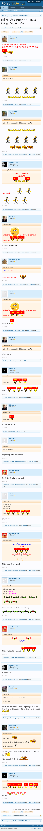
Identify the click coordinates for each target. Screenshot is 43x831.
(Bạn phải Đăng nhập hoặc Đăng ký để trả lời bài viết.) (27, 809)
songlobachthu (14, 470)
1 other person (32, 154)
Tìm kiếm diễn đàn (7, 10)
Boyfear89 (22, 209)
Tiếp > (30, 31)
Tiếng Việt (3, 826)
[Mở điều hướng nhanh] (40, 15)
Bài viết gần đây (18, 10)
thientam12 (12, 217)
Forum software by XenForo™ (9, 828)
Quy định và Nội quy (37, 828)
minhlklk (12, 292)
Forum (5, 7)
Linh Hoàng (6, 461)
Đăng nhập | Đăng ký (34, 1)
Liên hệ (34, 826)
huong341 (23, 60)
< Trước (4, 31)
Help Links (22, 7)
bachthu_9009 (13, 162)
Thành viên (13, 7)
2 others (29, 209)
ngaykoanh (22, 154)
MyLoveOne (13, 67)
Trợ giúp (39, 826)
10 (26, 31)
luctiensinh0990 (14, 578)
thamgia (11, 687)
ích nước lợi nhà (14, 37)
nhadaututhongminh (13, 60)
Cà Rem (5, 60)
